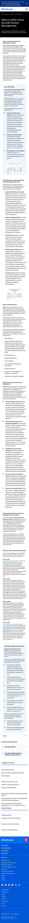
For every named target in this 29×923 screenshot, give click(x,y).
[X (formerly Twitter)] (5, 885)
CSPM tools (12, 392)
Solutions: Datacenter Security (8, 787)
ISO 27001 (18, 442)
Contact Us (3, 899)
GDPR (20, 148)
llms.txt (3, 903)
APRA (17, 696)
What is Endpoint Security (7, 770)
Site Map (3, 894)
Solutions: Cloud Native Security (9, 781)
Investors (3, 875)
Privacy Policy (4, 892)
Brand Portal (4, 869)
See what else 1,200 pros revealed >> (13, 5)
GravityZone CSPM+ (6, 815)
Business (7, 14)
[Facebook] (2, 885)
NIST (10, 158)
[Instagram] (16, 885)
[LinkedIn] (9, 885)
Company (3, 896)
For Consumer (5, 845)
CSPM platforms (18, 98)
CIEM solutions (16, 630)
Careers (3, 877)
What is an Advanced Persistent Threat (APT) (12, 773)
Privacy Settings (4, 901)
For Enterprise (5, 850)
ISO (23, 156)
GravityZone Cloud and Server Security (10, 818)
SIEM (19, 711)
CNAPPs (13, 610)
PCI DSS (14, 148)
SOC (16, 469)
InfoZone (12, 14)
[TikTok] (19, 885)
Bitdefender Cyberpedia (6, 865)
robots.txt (3, 906)
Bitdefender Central (5, 860)
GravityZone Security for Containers (10, 824)
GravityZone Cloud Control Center (8, 862)
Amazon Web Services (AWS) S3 (16, 322)
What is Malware (5, 776)
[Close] (27, 3)
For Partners (4, 853)
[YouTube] (12, 885)
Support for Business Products (8, 873)
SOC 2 (20, 696)
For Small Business (6, 848)
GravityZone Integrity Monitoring (9, 830)
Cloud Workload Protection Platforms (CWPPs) (13, 560)
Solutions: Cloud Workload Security (10, 784)
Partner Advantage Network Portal (9, 867)
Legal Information (5, 889)
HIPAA (10, 148)
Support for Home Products (7, 871)
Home (2, 14)
